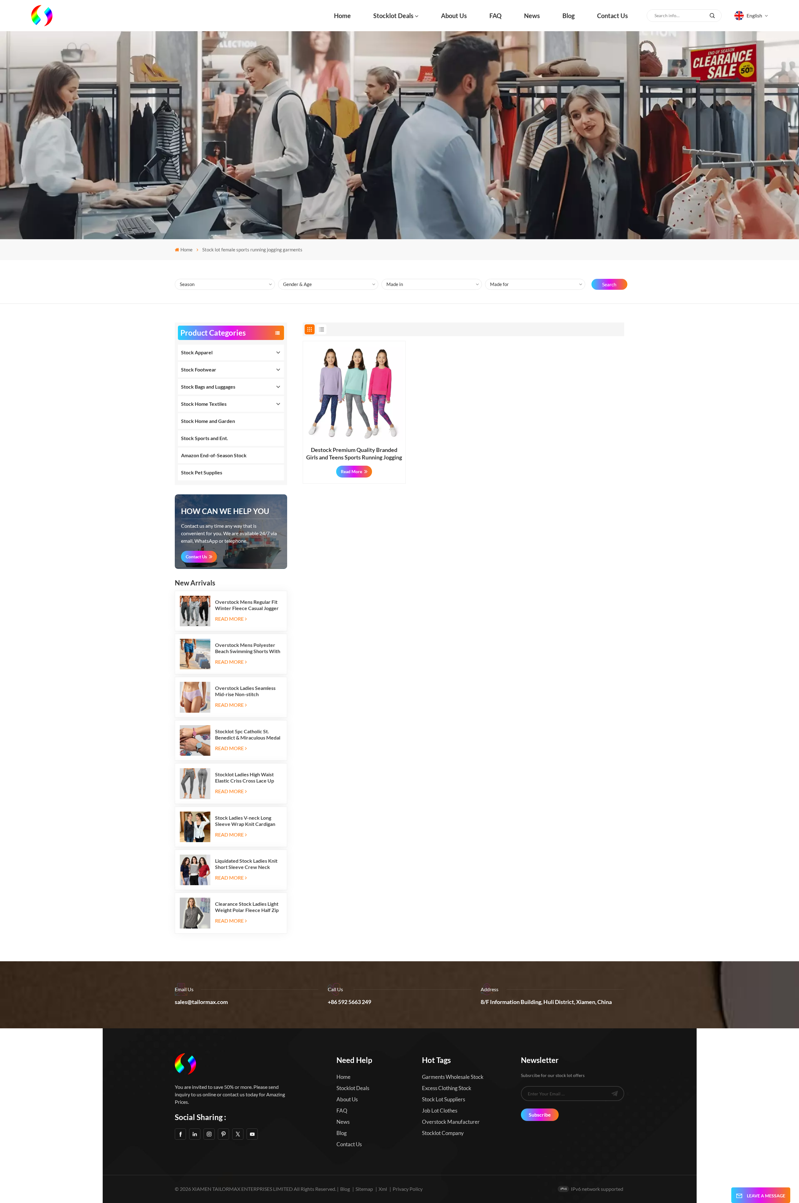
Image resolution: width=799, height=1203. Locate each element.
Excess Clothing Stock (446, 1088)
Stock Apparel (197, 352)
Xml (383, 1189)
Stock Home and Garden (208, 421)
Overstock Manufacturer (451, 1121)
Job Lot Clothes (439, 1110)
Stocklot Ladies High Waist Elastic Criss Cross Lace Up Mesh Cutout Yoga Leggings (245, 777)
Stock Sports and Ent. (204, 438)
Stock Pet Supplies (201, 472)
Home (342, 15)
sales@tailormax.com (201, 1001)
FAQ (495, 15)
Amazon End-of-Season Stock (214, 455)
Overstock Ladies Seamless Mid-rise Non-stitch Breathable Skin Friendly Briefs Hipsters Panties (245, 691)
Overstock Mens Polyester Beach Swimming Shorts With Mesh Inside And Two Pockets (248, 648)
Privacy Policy (408, 1189)
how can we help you (225, 511)
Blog (568, 15)
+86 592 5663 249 (349, 1001)
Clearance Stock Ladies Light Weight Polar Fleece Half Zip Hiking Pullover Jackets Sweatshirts (247, 907)
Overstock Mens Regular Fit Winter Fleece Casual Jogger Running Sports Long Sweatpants (247, 605)
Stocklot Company (443, 1133)
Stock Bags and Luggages (208, 387)
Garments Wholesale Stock (452, 1077)
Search (609, 284)
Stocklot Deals (393, 15)
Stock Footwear (198, 369)
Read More (229, 619)
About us (454, 15)
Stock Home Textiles (204, 404)
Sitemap (364, 1189)
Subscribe (540, 1115)
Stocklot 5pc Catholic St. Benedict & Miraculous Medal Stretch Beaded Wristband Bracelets (247, 734)
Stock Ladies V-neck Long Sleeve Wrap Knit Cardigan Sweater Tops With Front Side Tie (248, 821)
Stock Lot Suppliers (443, 1099)
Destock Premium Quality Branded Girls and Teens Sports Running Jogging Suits (354, 453)
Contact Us (196, 556)
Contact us (612, 15)
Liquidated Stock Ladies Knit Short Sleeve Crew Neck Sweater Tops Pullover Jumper (246, 864)
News (532, 15)
